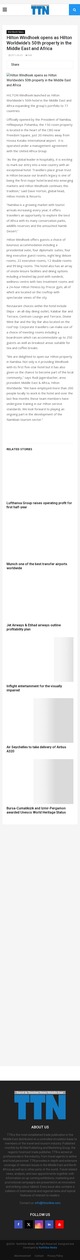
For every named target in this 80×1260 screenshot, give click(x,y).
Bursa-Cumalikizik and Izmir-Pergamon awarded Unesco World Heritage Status (36, 810)
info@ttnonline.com (48, 1203)
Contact (39, 1255)
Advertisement (22, 1255)
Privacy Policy (55, 1255)
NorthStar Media (48, 1247)
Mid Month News (16, 32)
